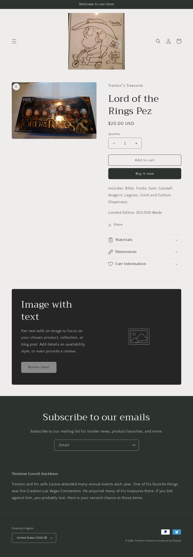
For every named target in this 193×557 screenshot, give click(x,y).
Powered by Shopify (169, 541)
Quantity (114, 134)
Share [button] (118, 225)
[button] (14, 41)
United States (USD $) (32, 537)
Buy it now (145, 174)
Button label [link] (38, 367)
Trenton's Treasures (146, 541)
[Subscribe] (133, 445)
